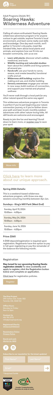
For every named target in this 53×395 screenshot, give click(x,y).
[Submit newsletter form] (47, 368)
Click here (11, 176)
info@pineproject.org (12, 320)
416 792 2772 (8, 317)
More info (11, 165)
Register (10, 281)
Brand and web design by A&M (9, 340)
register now (32, 122)
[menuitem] (9, 4)
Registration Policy (11, 332)
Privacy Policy (9, 334)
